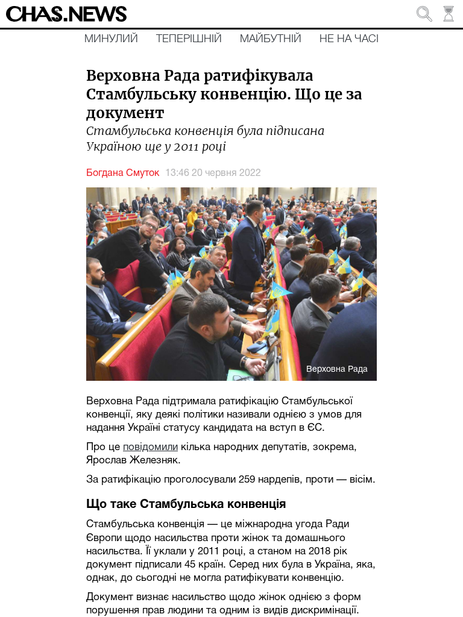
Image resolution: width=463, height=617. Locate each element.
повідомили (150, 447)
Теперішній (189, 39)
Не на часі (349, 39)
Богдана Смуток (122, 173)
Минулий (111, 39)
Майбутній (270, 39)
